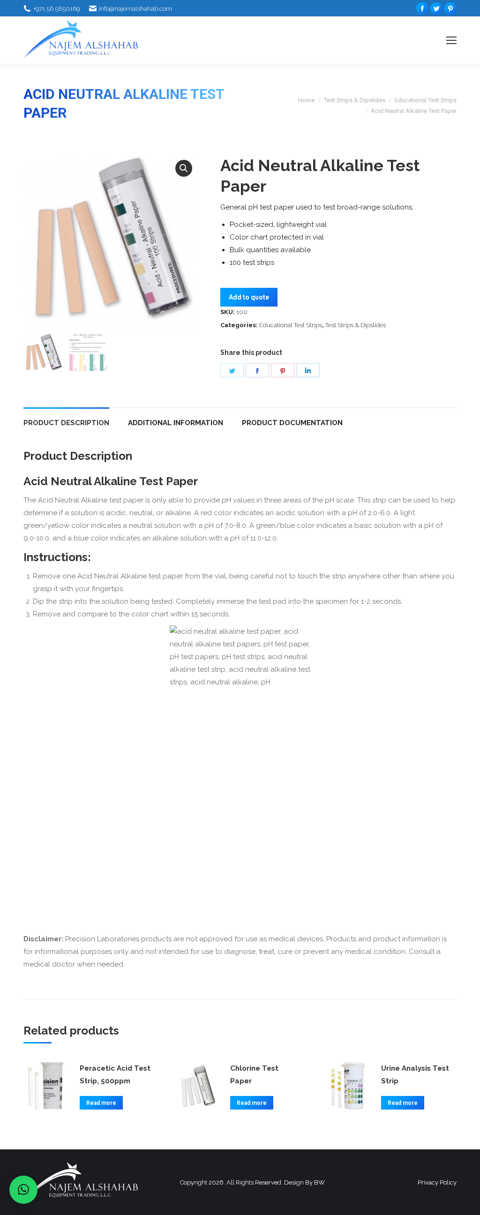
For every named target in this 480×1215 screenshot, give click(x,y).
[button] (183, 168)
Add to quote (249, 297)
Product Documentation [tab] (292, 423)
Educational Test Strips (426, 100)
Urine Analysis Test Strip (415, 1074)
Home (306, 100)
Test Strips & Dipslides (354, 100)
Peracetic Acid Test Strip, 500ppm (115, 1074)
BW (319, 1182)
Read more (101, 1103)
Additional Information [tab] (175, 423)
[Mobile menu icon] (451, 40)
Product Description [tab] (66, 423)
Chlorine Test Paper (254, 1074)
